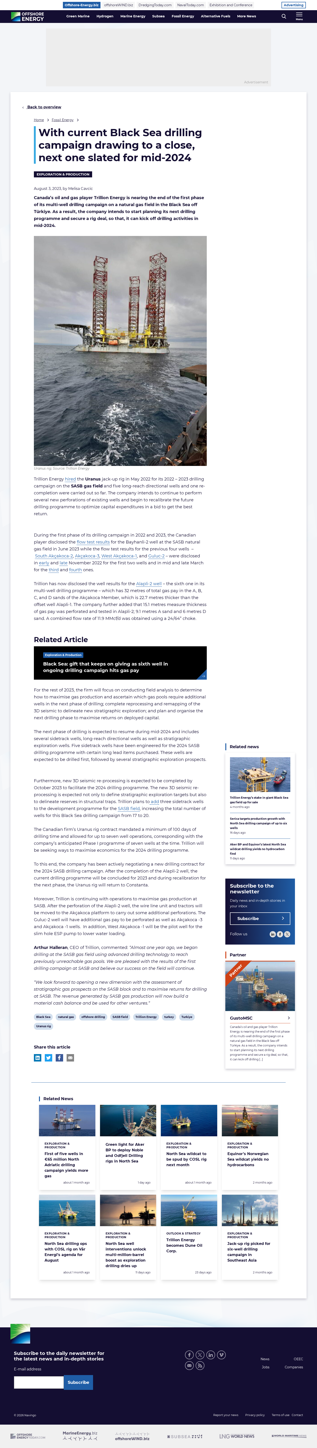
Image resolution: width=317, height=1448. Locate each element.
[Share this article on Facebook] (59, 1058)
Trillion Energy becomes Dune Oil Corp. (184, 1245)
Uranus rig (43, 1027)
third (54, 569)
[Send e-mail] (189, 1365)
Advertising (294, 5)
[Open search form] (284, 16)
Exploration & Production (63, 174)
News (265, 1359)
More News (246, 16)
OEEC (298, 1359)
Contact (297, 1415)
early (44, 562)
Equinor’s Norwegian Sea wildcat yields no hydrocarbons (248, 1159)
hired (70, 479)
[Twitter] (287, 934)
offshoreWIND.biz (118, 5)
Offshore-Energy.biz (82, 5)
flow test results (93, 542)
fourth (75, 569)
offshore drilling (93, 1018)
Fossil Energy (183, 16)
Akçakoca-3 (87, 556)
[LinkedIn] (273, 934)
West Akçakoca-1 (119, 556)
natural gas (66, 1018)
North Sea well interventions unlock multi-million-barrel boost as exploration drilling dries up (126, 1254)
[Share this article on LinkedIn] (37, 1058)
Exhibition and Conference (231, 5)
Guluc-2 (156, 556)
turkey (169, 1018)
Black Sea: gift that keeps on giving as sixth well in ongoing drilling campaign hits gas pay (105, 667)
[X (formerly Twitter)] (200, 1355)
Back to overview (43, 107)
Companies (294, 1367)
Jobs (265, 1367)
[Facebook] (280, 934)
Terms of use (280, 1415)
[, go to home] (27, 16)
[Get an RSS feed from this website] (200, 1365)
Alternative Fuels (215, 16)
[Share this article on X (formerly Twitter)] (48, 1058)
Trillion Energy (146, 1018)
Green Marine (78, 16)
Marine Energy (132, 16)
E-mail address (27, 1369)
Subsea (158, 16)
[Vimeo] (221, 1355)
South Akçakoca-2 (54, 556)
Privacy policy (255, 1415)
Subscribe (248, 918)
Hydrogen (105, 16)
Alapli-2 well (149, 583)
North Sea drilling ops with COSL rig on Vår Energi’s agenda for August (66, 1252)
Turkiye (186, 1018)
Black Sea (43, 1018)
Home (39, 120)
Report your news (225, 1415)
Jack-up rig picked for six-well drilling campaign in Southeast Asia (248, 1252)
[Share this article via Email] (70, 1058)
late (64, 562)
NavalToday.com (190, 5)
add (154, 801)
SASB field (129, 808)
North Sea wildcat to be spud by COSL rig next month (186, 1159)
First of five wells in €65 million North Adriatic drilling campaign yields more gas (66, 1165)
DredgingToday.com (155, 5)
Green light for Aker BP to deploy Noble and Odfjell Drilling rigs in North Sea (125, 1152)
